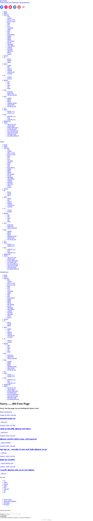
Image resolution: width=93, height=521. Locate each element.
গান (4, 492)
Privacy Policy (8, 499)
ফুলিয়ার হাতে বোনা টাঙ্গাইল (7, 460)
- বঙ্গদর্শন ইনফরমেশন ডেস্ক (6, 463)
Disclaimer (7, 503)
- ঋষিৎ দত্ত (3, 473)
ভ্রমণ (5, 487)
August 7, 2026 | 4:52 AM (7, 466)
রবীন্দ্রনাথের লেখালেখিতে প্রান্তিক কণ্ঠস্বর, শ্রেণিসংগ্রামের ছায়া (18, 439)
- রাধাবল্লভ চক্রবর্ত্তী (5, 442)
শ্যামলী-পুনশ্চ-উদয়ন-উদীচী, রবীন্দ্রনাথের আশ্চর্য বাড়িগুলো (15, 429)
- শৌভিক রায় (3, 453)
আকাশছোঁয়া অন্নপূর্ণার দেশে (8, 419)
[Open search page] (46, 139)
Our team (6, 504)
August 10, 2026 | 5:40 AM (8, 415)
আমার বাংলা (6, 489)
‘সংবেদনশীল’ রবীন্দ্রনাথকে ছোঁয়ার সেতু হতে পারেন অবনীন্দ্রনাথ (17, 470)
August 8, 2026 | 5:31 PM (7, 425)
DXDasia (49, 519)
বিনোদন (5, 486)
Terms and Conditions (10, 501)
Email (1, 514)
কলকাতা (5, 482)
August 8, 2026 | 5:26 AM (7, 446)
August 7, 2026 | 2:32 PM (7, 456)
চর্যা (4, 481)
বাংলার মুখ (6, 484)
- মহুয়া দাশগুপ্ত (4, 432)
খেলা (5, 490)
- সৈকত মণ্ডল (3, 422)
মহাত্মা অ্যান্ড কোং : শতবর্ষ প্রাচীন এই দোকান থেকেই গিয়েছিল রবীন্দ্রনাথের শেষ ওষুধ (23, 449)
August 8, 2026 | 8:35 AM (7, 435)
